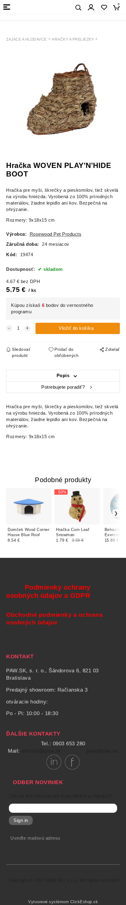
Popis (63, 375)
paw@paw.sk (102, 751)
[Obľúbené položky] (104, 7)
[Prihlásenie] (91, 7)
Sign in (20, 820)
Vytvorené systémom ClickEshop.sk (63, 902)
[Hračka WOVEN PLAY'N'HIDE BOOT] (63, 102)
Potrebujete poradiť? (63, 387)
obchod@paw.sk (41, 751)
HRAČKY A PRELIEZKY (73, 39)
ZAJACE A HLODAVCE (26, 39)
